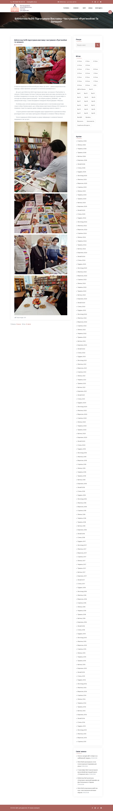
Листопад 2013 (82, 730)
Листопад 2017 (82, 545)
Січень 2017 (81, 584)
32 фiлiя (79, 77)
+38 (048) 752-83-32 (18, 2)
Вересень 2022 (82, 322)
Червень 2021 (82, 380)
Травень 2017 (82, 568)
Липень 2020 (82, 422)
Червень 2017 (82, 564)
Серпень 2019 (82, 464)
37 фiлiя (95, 81)
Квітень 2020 (82, 433)
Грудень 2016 (82, 587)
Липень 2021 (81, 376)
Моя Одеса (98, 8)
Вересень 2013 (82, 738)
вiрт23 (93, 93)
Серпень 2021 (82, 372)
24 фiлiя (79, 65)
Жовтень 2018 (82, 503)
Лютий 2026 (81, 164)
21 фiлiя (87, 61)
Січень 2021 (81, 399)
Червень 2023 (82, 287)
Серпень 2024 (82, 233)
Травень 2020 (82, 430)
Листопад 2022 (82, 314)
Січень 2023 (81, 306)
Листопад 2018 (82, 499)
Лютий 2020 (81, 441)
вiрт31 (86, 105)
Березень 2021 (82, 391)
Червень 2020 (82, 426)
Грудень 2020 (82, 403)
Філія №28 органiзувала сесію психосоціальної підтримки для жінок (87, 764)
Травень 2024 (82, 245)
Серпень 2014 (82, 695)
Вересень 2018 (82, 507)
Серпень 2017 (82, 557)
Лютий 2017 (81, 580)
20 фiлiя (79, 61)
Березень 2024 (82, 252)
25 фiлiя (87, 65)
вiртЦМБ (79, 117)
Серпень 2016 (82, 603)
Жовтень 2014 (82, 687)
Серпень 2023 (82, 279)
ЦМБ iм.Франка (81, 89)
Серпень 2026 (82, 141)
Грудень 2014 (82, 680)
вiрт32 (93, 105)
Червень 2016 (82, 610)
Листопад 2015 (82, 637)
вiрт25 (86, 97)
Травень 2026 (82, 152)
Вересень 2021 (82, 368)
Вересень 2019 (82, 460)
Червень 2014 (82, 703)
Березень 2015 (82, 668)
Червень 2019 (82, 472)
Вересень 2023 (82, 276)
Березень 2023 (82, 299)
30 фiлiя (87, 73)
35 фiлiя (28, 324)
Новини (75, 8)
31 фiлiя (96, 73)
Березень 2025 (82, 206)
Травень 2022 (82, 337)
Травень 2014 (82, 707)
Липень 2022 (82, 329)
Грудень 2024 (82, 218)
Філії (84, 8)
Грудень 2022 (82, 310)
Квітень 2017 (81, 572)
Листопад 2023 (82, 268)
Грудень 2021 (82, 356)
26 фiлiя (79, 69)
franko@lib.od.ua (32, 2)
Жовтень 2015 (82, 641)
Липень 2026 (82, 145)
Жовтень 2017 (82, 549)
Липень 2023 (82, 283)
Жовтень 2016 (82, 595)
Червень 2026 (82, 149)
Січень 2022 (81, 353)
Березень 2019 (82, 483)
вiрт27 (79, 101)
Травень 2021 (82, 383)
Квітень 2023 (82, 295)
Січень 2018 (81, 537)
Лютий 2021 (81, 395)
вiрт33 (79, 109)
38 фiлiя (79, 85)
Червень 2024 (82, 241)
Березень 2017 (82, 576)
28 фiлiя (95, 69)
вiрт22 (86, 93)
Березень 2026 (82, 160)
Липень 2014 (81, 699)
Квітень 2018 (81, 526)
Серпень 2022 (82, 326)
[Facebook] (92, 2)
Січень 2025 (81, 214)
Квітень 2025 (82, 202)
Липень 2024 (82, 237)
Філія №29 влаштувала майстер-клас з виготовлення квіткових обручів (88, 790)
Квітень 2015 (81, 664)
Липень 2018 (81, 514)
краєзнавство (90, 121)
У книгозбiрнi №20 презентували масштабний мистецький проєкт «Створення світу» (88, 772)
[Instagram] (95, 2)
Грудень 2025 (82, 172)
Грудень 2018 (82, 495)
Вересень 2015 (82, 645)
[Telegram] (101, 2)
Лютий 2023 (81, 303)
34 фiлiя (95, 77)
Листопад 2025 (82, 175)
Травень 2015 (82, 661)
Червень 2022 (82, 333)
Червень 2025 (82, 195)
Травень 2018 (82, 522)
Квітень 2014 (81, 711)
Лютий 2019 (81, 487)
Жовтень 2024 (82, 226)
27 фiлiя (87, 69)
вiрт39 (93, 113)
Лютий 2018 (81, 534)
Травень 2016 (82, 614)
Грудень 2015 (82, 634)
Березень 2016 (82, 622)
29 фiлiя (79, 73)
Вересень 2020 (82, 414)
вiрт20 (91, 89)
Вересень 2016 (82, 599)
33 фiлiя (87, 77)
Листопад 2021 (82, 360)
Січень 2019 (81, 491)
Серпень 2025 (82, 187)
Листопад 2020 (82, 406)
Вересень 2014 (82, 691)
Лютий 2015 (81, 672)
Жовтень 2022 (82, 318)
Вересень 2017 (82, 553)
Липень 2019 (81, 468)
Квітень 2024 (82, 249)
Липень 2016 (81, 607)
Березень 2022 (82, 345)
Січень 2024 (81, 260)
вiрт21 (78, 93)
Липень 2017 (81, 560)
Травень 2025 (82, 199)
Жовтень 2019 (82, 457)
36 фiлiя (87, 81)
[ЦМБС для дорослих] (21, 8)
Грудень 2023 (82, 264)
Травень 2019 (82, 476)
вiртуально (80, 121)
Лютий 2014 (81, 718)
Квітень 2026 (82, 156)
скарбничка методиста (83, 125)
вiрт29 (93, 101)
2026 (94, 85)
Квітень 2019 (81, 480)
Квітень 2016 (81, 618)
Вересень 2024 (82, 229)
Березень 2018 (82, 530)
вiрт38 (86, 113)
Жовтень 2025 (82, 179)
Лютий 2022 (81, 349)
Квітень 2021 (81, 387)
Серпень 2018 (82, 510)
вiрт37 (79, 113)
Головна (66, 8)
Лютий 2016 (81, 626)
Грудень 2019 (82, 449)
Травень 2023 (82, 291)
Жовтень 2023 (82, 272)
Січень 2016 (81, 630)
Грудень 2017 (82, 541)
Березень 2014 (82, 714)
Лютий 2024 (81, 256)
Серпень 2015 (82, 649)
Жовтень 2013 (82, 734)
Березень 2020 (82, 437)
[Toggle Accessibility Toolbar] (110, 12)
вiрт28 (86, 101)
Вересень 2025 (82, 183)
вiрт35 (86, 109)
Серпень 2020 (82, 418)
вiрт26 (93, 97)
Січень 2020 (81, 445)
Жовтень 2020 (82, 410)
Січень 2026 (81, 168)
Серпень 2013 (82, 741)
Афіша (90, 8)
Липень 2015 (81, 653)
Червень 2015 (82, 657)
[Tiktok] (98, 2)
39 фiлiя (87, 85)
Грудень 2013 (82, 726)
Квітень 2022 (82, 341)
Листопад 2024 (82, 222)
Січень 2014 (81, 722)
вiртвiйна (88, 117)
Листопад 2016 (82, 591)
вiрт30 (79, 105)
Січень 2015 (81, 676)
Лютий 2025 (81, 210)
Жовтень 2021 (82, 364)
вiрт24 (79, 97)
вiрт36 (93, 109)
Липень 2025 (82, 191)
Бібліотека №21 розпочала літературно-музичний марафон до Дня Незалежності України (88, 780)
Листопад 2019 (82, 453)
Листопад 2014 (82, 684)
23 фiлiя (95, 61)
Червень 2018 (82, 518)
